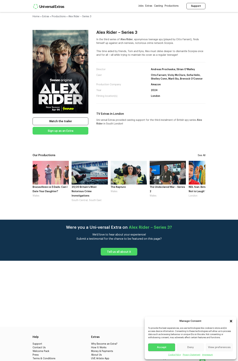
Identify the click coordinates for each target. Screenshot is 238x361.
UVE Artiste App (100, 358)
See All (201, 155)
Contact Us (39, 347)
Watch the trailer (60, 121)
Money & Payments (102, 351)
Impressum (207, 355)
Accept (161, 347)
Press (36, 355)
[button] (231, 321)
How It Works (98, 347)
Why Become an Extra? (104, 344)
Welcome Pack (41, 351)
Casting (158, 6)
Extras (148, 6)
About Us (96, 355)
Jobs (141, 6)
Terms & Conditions (44, 358)
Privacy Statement (191, 355)
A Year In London (199, 187)
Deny (190, 347)
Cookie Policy (174, 355)
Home (36, 16)
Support (196, 6)
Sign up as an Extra (60, 131)
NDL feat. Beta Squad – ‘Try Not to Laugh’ (166, 189)
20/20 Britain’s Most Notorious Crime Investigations (45, 191)
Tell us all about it (119, 251)
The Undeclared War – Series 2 (128, 189)
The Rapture (79, 187)
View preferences (219, 347)
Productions (172, 6)
